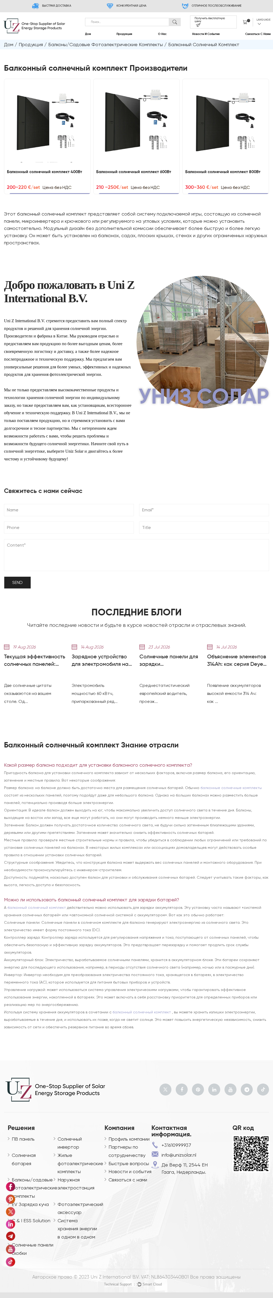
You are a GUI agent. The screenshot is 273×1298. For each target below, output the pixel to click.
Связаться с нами (258, 34)
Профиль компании (129, 1139)
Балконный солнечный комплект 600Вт (133, 172)
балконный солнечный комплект (37, 907)
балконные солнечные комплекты (231, 788)
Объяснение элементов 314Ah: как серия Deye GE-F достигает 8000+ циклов (236, 661)
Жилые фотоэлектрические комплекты (80, 1163)
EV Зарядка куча (30, 1204)
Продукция (124, 34)
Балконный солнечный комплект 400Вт (44, 172)
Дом (88, 34)
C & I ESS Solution (31, 1220)
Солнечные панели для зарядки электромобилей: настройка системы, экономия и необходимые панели (168, 661)
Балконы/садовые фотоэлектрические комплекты (105, 44)
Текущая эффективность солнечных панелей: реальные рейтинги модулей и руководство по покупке (34, 661)
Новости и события (206, 34)
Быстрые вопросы (129, 1163)
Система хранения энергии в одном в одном (77, 1229)
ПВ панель (23, 1139)
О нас (162, 34)
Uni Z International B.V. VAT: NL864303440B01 (140, 1277)
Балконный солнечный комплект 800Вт (222, 172)
